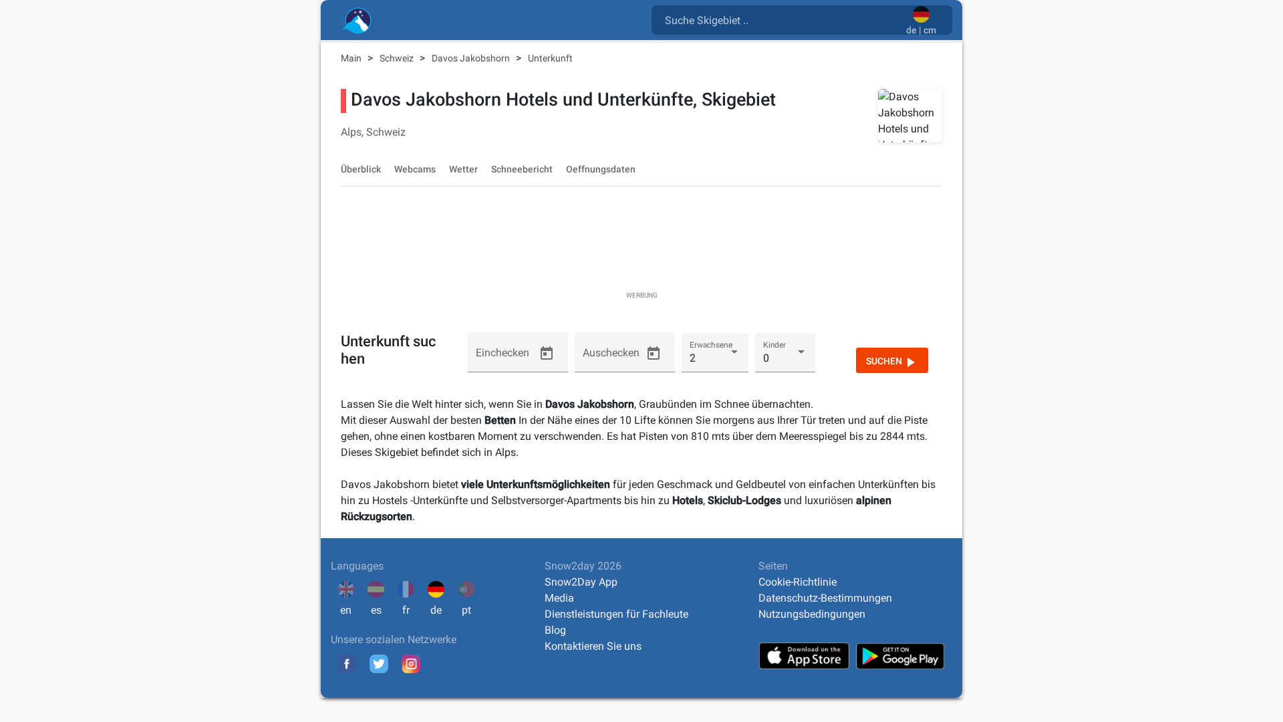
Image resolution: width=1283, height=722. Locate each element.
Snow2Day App (581, 582)
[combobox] (781, 19)
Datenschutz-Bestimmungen (825, 598)
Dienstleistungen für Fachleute (616, 614)
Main (352, 58)
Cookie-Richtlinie (797, 582)
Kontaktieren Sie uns (593, 646)
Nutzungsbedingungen (811, 614)
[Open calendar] (546, 353)
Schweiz (398, 58)
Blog (555, 630)
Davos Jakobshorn (472, 58)
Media (559, 598)
